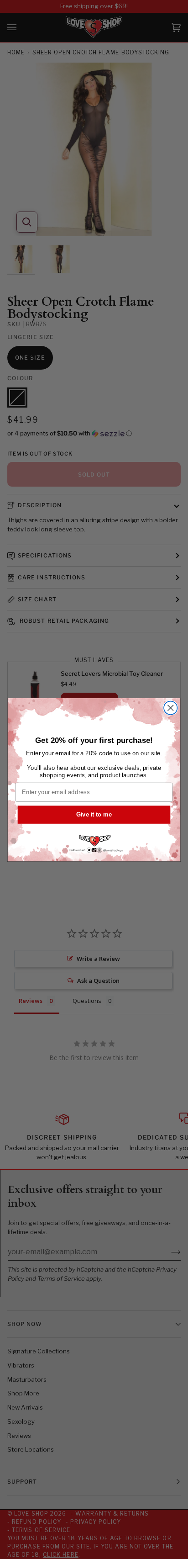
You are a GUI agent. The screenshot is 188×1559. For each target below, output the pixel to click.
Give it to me (94, 814)
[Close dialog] (170, 707)
